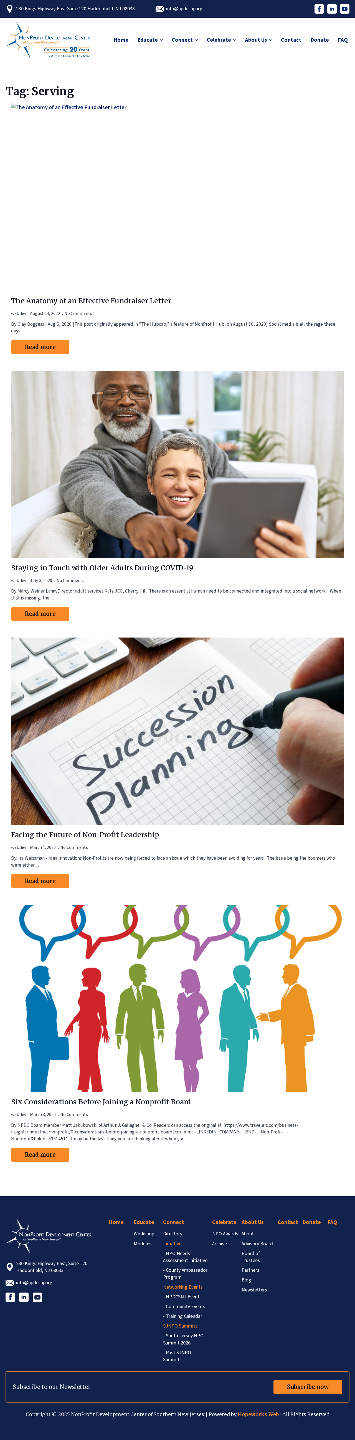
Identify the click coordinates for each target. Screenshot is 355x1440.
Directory (172, 1233)
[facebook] (319, 9)
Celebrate (219, 40)
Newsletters (254, 1289)
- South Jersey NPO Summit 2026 (183, 1339)
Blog (246, 1279)
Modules (142, 1243)
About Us (256, 40)
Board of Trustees (251, 1257)
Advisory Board (257, 1243)
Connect (182, 40)
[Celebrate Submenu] (234, 40)
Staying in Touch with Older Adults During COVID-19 (102, 568)
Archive (219, 1243)
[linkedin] (332, 9)
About (248, 1233)
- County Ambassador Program (185, 1274)
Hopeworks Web (258, 1414)
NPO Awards (225, 1233)
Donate (319, 40)
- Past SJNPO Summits (177, 1356)
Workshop (144, 1233)
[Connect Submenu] (196, 40)
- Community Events (184, 1306)
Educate (147, 40)
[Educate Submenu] (161, 40)
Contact (291, 40)
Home (120, 40)
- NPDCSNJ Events (182, 1296)
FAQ (343, 40)
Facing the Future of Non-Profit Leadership (85, 835)
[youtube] (344, 9)
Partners (250, 1270)
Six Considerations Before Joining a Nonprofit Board (101, 1102)
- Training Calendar (182, 1316)
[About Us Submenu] (270, 40)
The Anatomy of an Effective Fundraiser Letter (91, 301)
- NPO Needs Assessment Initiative (185, 1257)
